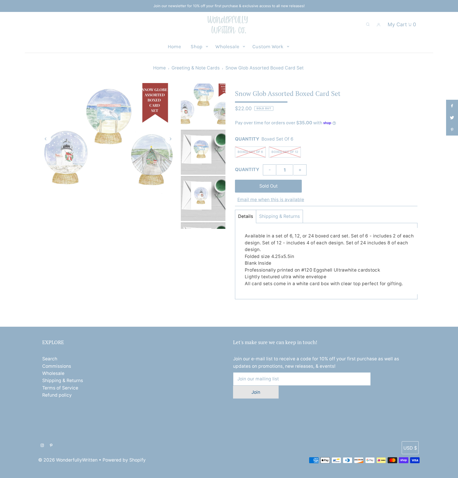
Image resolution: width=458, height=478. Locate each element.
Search (49, 359)
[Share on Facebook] (452, 106)
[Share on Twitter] (452, 118)
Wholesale (53, 373)
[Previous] (46, 139)
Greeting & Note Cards (196, 68)
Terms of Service (60, 388)
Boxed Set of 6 (250, 152)
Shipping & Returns (279, 216)
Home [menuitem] (174, 46)
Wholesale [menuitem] (227, 46)
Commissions (56, 366)
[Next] (170, 139)
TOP (449, 472)
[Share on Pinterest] (452, 130)
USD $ (410, 448)
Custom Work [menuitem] (267, 46)
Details (245, 216)
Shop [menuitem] (196, 46)
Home (159, 68)
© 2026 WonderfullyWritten (68, 460)
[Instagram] (42, 445)
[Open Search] (368, 24)
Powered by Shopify (124, 460)
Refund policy (57, 395)
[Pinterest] (51, 445)
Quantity (247, 169)
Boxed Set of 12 (284, 152)
